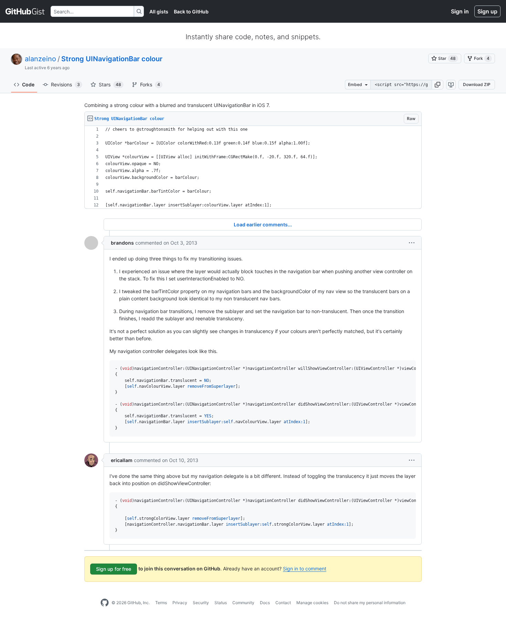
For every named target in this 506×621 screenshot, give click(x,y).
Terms (161, 602)
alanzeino (40, 59)
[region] (253, 167)
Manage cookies (312, 602)
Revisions (65, 84)
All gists (158, 11)
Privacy (179, 602)
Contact (283, 602)
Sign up (487, 11)
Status (220, 602)
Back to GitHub (191, 11)
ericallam (122, 460)
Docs (265, 602)
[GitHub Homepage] (105, 602)
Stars (110, 84)
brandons (122, 243)
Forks (150, 84)
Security (201, 602)
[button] (437, 84)
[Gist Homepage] (25, 11)
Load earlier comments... (263, 224)
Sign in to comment (304, 568)
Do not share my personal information (369, 602)
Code (28, 84)
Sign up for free (113, 569)
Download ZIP (477, 84)
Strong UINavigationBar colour (111, 59)
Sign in (460, 11)
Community (243, 602)
